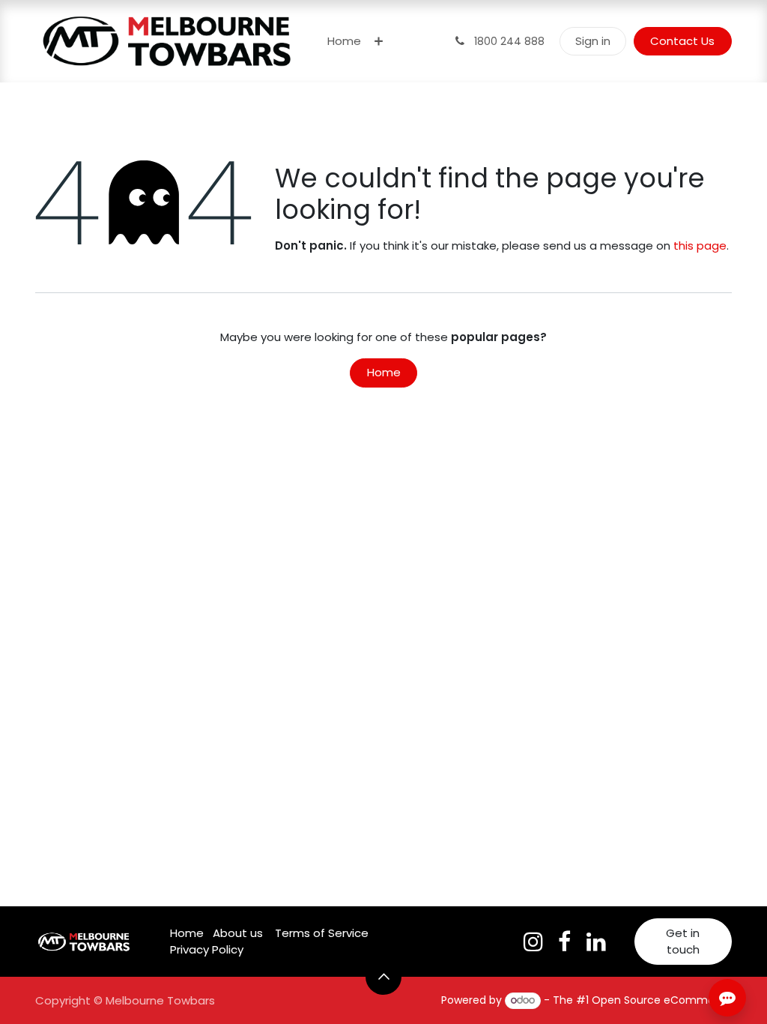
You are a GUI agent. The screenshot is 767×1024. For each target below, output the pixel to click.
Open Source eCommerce (662, 1000)
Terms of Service (322, 933)
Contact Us (682, 41)
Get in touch (683, 941)
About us (238, 933)
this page (700, 245)
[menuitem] (344, 41)
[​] (533, 942)
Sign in (592, 41)
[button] (383, 977)
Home (384, 372)
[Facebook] (564, 942)
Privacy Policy (206, 949)
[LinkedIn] (596, 942)
